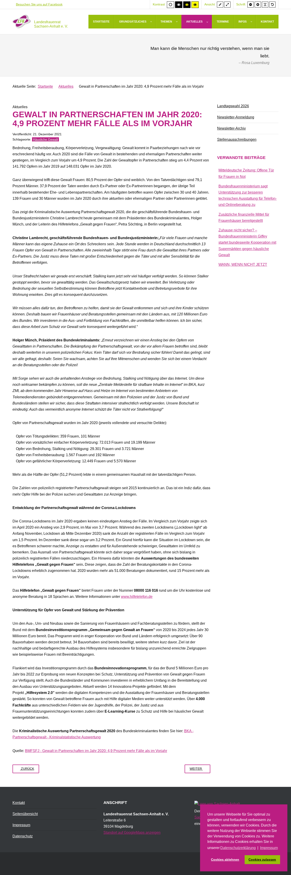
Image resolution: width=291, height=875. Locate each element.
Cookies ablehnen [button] (225, 859)
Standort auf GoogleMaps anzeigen (132, 832)
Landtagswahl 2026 (233, 106)
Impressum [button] (269, 848)
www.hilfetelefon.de (137, 597)
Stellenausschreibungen (236, 139)
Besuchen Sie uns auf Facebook (39, 4)
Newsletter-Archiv (231, 128)
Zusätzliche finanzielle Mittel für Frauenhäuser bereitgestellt (243, 217)
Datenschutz (23, 836)
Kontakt (19, 803)
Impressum (21, 825)
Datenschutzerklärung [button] (238, 848)
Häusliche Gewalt (45, 139)
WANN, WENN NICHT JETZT (242, 264)
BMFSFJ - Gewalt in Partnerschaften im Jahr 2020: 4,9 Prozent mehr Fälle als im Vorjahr (96, 751)
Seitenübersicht (25, 814)
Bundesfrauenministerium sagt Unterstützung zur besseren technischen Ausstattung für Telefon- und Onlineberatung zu (247, 195)
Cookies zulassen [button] (262, 859)
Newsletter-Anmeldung (235, 117)
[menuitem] (101, 21)
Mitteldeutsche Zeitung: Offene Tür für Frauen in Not (246, 173)
